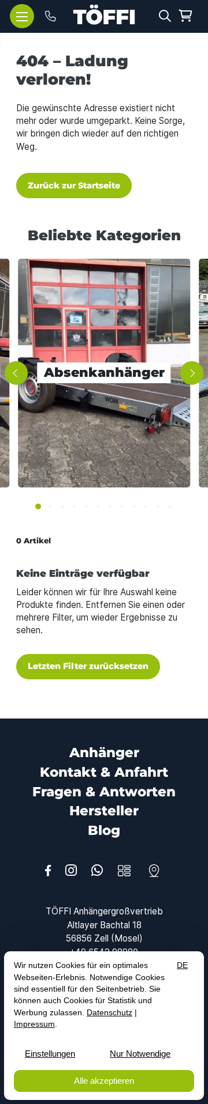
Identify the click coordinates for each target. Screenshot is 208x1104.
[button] (165, 15)
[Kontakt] (154, 870)
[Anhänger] (124, 870)
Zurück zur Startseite (74, 185)
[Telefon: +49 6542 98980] (50, 16)
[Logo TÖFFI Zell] (104, 15)
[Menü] (22, 16)
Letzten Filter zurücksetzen (88, 666)
